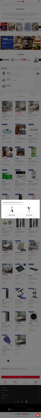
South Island (29, 215)
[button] (37, 415)
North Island (12, 215)
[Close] (38, 201)
